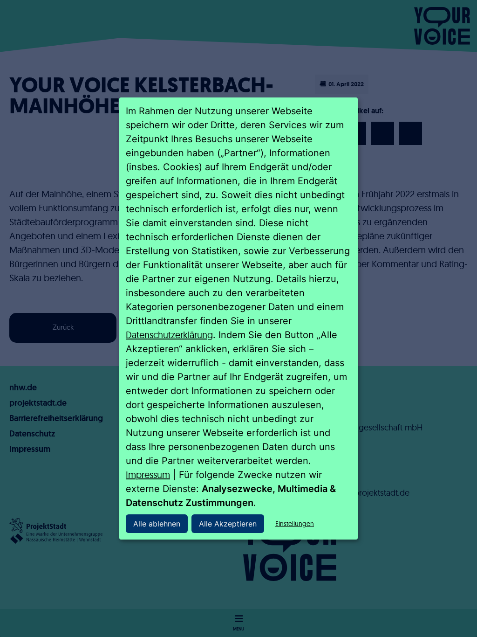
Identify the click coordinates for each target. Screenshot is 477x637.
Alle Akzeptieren (228, 523)
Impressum (148, 474)
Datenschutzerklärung (169, 334)
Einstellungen (294, 523)
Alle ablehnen (156, 523)
